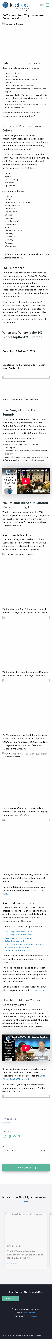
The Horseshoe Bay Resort (29, 364)
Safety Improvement (14, 941)
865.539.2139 (29, 1313)
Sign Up (10, 1299)
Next (44, 1150)
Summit (6, 1123)
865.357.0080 (32, 1316)
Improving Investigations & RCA (19, 932)
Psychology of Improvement (18, 938)
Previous (10, 1151)
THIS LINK (38, 990)
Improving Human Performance (20, 935)
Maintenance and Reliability (17, 947)
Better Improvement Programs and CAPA (24, 944)
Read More (13, 1263)
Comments (25, 1168)
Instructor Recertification (16, 950)
